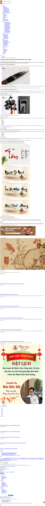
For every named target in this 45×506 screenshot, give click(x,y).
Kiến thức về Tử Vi (4, 490)
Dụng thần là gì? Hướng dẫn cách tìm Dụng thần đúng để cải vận (9, 453)
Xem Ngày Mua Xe (7, 29)
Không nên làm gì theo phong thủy (7, 12)
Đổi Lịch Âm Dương (5, 17)
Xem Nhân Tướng (5, 44)
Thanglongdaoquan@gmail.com (5, 466)
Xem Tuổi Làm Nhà (5, 38)
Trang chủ (3, 5)
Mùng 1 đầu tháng (10, 458)
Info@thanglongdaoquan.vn (12, 466)
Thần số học (4, 51)
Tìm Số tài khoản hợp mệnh (5, 485)
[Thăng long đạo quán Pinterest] (3, 473)
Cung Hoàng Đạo (5, 50)
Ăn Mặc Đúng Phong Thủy (6, 9)
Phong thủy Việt (5, 49)
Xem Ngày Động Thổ (7, 24)
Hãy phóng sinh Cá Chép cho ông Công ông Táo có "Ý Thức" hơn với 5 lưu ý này (12, 283)
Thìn (2, 410)
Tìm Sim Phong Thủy (5, 40)
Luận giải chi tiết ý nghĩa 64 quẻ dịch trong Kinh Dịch (8, 454)
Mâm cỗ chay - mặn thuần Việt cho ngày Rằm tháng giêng (8, 448)
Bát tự (4, 48)
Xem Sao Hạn (4, 14)
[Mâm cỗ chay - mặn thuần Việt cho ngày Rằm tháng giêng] (2, 447)
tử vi (0, 458)
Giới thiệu (3, 476)
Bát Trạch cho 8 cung (5, 19)
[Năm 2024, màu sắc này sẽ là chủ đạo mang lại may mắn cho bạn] (7, 304)
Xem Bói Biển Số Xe (5, 42)
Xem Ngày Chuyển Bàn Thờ (8, 23)
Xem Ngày (4, 52)
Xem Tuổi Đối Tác (5, 35)
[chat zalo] (1, 505)
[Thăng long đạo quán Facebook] (0, 473)
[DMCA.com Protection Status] (4, 496)
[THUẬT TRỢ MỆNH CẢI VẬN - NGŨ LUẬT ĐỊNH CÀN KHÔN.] (2, 430)
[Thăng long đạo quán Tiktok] (1, 473)
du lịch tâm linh (22, 458)
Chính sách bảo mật (4, 477)
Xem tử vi (3, 13)
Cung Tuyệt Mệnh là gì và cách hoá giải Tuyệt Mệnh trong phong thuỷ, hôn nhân (12, 341)
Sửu (2, 408)
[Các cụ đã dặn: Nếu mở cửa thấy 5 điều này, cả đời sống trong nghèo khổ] (7, 328)
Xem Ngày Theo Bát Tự (7, 22)
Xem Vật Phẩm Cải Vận (6, 10)
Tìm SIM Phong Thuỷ (4, 484)
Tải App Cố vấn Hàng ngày (5, 486)
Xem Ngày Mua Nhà (7, 30)
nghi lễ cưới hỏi (41, 458)
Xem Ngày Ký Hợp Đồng (8, 31)
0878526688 (4, 467)
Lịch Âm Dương (5, 15)
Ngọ (2, 411)
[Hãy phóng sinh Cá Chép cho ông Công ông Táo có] (7, 282)
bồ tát (38, 458)
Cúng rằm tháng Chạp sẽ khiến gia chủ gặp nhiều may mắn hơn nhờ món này (11, 317)
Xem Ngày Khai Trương (7, 27)
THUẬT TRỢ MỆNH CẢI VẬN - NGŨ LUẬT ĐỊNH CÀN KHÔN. (10, 425)
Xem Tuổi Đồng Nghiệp (6, 37)
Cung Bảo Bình (4, 459)
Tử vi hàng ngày (5, 47)
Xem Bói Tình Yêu (5, 41)
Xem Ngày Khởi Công (7, 25)
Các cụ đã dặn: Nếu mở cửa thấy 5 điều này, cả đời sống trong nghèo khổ (11, 329)
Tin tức (3, 46)
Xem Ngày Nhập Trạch (7, 26)
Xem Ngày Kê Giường (7, 28)
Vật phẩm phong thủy (5, 20)
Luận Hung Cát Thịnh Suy (6, 11)
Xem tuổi (3, 33)
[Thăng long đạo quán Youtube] (2, 473)
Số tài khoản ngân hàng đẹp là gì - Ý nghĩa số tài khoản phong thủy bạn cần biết (11, 455)
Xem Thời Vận (5, 7)
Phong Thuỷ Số (3, 492)
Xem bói (3, 39)
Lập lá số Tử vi (3, 482)
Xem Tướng (5, 458)
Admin (1, 426)
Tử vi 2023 (3, 489)
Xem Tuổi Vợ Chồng (5, 34)
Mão (2, 409)
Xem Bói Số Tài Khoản (6, 43)
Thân (2, 412)
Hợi (2, 414)
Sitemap (2, 479)
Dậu (2, 413)
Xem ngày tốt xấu (4, 483)
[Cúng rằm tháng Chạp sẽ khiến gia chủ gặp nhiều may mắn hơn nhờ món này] (7, 316)
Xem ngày (3, 21)
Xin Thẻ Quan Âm (5, 45)
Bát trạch (4, 18)
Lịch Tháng (4, 16)
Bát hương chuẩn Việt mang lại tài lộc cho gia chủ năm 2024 (9, 294)
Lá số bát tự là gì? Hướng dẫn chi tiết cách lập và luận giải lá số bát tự (9, 452)
